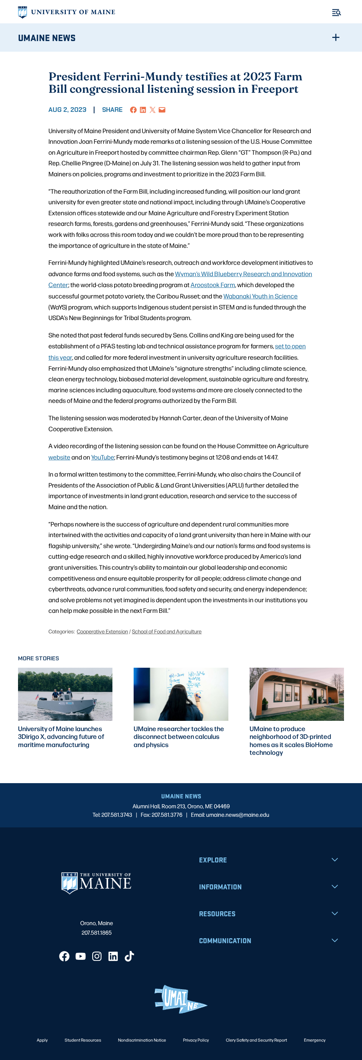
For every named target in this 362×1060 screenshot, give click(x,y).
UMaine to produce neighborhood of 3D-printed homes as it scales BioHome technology (291, 740)
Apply (42, 1040)
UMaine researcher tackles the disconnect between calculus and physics (179, 736)
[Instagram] (97, 956)
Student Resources (83, 1040)
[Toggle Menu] (336, 12)
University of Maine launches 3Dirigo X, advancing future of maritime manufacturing (61, 736)
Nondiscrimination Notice (142, 1040)
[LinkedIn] (113, 956)
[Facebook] (64, 956)
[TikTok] (129, 956)
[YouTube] (80, 956)
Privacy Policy (196, 1040)
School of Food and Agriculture (167, 631)
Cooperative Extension (102, 631)
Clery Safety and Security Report (256, 1040)
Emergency (315, 1040)
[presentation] (65, 694)
